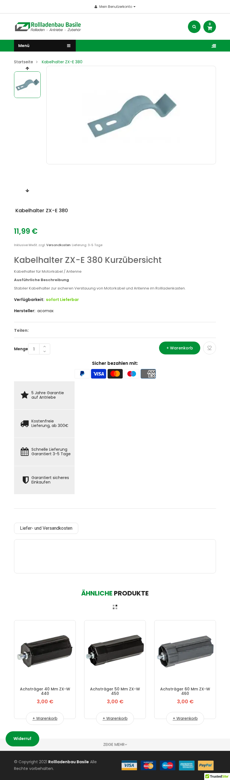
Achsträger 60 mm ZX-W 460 (185, 691)
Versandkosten (58, 245)
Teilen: (21, 330)
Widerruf (22, 738)
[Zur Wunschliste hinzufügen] (209, 348)
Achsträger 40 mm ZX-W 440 (45, 691)
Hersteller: (24, 311)
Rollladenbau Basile (68, 762)
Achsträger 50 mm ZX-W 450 (115, 691)
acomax (45, 311)
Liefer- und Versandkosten (46, 528)
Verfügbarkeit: (29, 299)
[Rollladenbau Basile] (167, 765)
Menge (21, 349)
